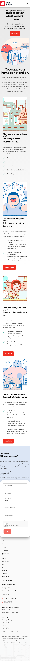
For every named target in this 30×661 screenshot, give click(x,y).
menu (27, 4)
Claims (4, 558)
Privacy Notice (6, 588)
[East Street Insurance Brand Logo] (10, 3)
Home (3, 544)
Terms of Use (6, 577)
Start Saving (8, 441)
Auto (3, 541)
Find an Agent (6, 561)
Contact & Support (10, 599)
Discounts (5, 550)
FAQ (3, 568)
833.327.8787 (8, 602)
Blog (3, 564)
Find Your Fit (8, 354)
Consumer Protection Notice (10, 591)
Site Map (4, 571)
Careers (4, 574)
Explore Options (9, 267)
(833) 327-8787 (5, 474)
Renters (4, 547)
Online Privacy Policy (8, 585)
